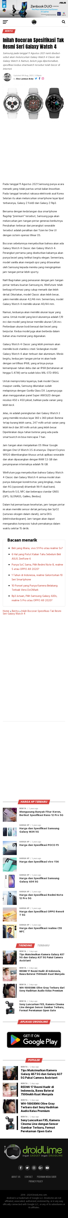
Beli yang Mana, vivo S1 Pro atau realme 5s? (37, 548)
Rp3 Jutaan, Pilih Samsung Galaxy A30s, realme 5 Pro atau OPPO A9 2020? (34, 598)
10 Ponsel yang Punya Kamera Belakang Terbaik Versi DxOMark (35, 588)
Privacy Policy (36, 1181)
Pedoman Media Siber (46, 1176)
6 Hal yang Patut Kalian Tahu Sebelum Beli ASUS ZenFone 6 (36, 556)
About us (16, 1176)
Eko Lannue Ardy (24, 79)
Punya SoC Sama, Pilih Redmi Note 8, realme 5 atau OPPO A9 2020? (37, 567)
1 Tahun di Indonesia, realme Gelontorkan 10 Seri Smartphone (37, 577)
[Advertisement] (34, 152)
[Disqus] (34, 670)
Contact (29, 1176)
